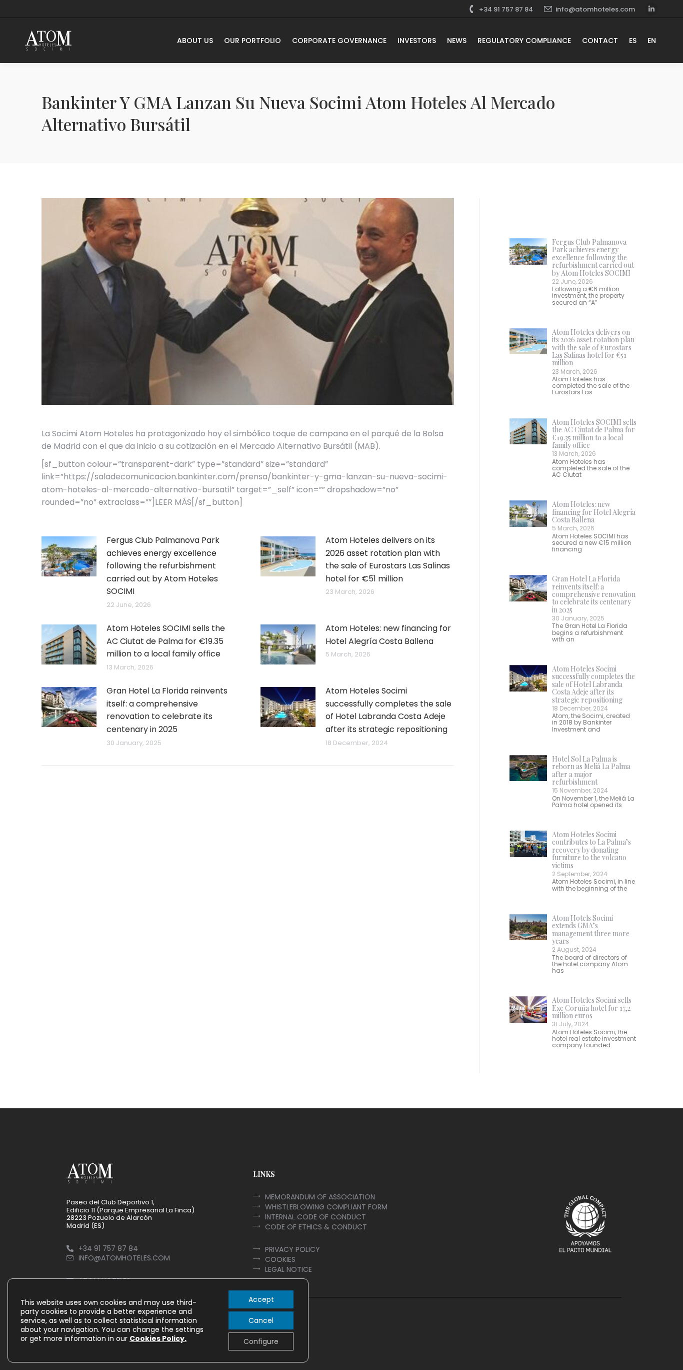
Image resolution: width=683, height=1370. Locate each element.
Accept (261, 1299)
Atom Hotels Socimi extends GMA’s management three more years (591, 929)
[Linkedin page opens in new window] (651, 9)
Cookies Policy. (158, 1338)
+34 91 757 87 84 (506, 9)
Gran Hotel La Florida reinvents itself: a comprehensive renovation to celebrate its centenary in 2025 (167, 710)
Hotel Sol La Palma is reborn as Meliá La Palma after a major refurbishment (591, 770)
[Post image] (69, 556)
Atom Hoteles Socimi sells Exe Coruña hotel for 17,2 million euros (592, 1007)
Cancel (261, 1320)
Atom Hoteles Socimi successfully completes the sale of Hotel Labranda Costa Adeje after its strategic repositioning (389, 710)
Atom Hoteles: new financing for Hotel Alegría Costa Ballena (388, 634)
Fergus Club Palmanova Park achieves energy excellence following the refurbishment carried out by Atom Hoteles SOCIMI (163, 565)
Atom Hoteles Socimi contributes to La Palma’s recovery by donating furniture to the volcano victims (591, 850)
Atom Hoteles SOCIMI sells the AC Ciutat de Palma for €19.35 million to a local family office (165, 640)
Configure (261, 1341)
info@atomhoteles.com (595, 9)
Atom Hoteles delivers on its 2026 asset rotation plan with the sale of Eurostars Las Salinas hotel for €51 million (388, 559)
